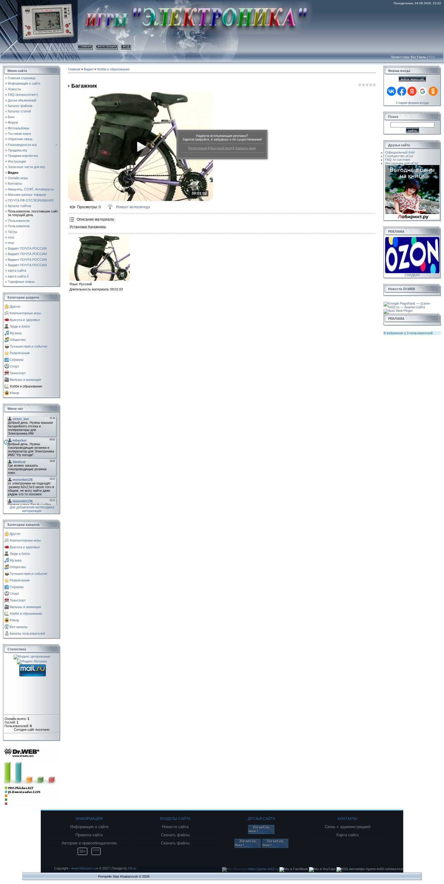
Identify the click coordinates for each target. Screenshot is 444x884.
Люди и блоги (20, 326)
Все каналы (18, 627)
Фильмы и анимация (25, 379)
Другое (15, 306)
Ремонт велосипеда (133, 207)
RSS (432, 57)
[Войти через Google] (422, 91)
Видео (88, 69)
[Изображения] (99, 258)
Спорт (14, 366)
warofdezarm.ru (84, 868)
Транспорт (18, 373)
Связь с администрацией (347, 827)
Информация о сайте (89, 827)
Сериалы (17, 359)
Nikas (132, 868)
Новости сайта (175, 827)
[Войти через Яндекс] (412, 91)
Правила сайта (89, 835)
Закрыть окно (245, 148)
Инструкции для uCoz (401, 163)
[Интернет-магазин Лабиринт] (412, 167)
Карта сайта (347, 835)
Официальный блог (400, 152)
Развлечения (20, 353)
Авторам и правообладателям (89, 843)
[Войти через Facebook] (401, 91)
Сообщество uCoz (399, 156)
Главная (85, 46)
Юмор (14, 393)
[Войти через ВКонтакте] (391, 91)
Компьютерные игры (25, 313)
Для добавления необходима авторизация (32, 509)
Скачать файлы (175, 835)
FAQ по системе (397, 159)
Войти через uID (412, 79)
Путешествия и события (28, 346)
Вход (126, 46)
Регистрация (198, 148)
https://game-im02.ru (263, 869)
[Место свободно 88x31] (261, 833)
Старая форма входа (412, 103)
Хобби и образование (26, 386)
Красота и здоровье (25, 320)
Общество (18, 340)
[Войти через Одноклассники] (433, 91)
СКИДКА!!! (412, 275)
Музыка (15, 333)
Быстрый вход (221, 148)
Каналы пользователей (27, 633)
